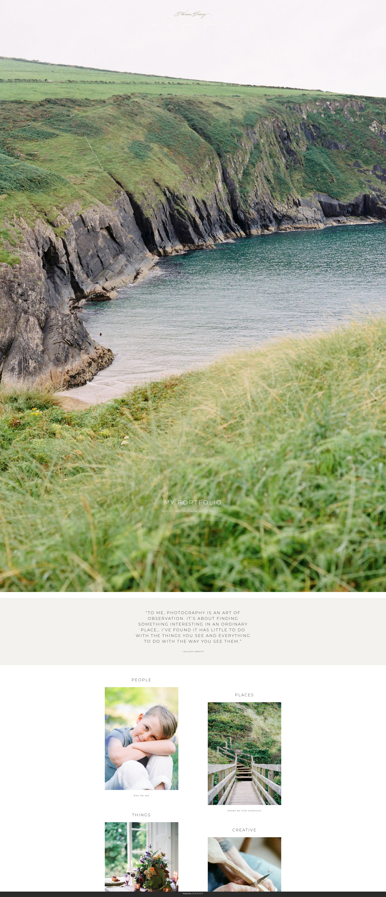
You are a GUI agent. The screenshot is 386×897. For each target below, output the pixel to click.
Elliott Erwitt (193, 652)
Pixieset (197, 893)
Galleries (209, 25)
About (170, 25)
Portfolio (188, 25)
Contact (228, 25)
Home (155, 25)
